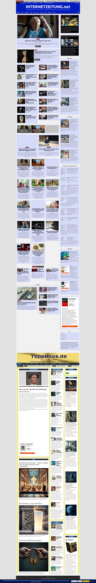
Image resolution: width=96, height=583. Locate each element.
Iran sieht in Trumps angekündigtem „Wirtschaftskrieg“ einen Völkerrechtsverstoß (52, 93)
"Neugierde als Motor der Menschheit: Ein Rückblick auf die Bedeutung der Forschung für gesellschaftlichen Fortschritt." (74, 85)
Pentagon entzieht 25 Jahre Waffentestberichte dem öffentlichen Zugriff (52, 296)
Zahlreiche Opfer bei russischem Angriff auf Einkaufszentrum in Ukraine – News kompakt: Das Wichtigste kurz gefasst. (23, 190)
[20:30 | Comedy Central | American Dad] (63, 243)
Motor (45, 12)
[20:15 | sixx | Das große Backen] (63, 203)
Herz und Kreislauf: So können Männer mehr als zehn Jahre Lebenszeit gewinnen (52, 188)
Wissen (54, 12)
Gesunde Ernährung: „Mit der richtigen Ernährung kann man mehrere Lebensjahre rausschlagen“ (38, 253)
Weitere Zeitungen (22, 2)
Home (17, 2)
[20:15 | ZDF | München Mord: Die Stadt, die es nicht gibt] (63, 214)
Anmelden (62, 334)
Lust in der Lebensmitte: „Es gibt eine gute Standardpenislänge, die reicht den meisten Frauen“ (52, 210)
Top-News (18, 12)
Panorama (49, 12)
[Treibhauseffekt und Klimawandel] (65, 290)
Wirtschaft (26, 12)
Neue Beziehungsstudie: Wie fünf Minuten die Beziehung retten (23, 210)
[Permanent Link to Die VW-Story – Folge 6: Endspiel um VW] (34, 270)
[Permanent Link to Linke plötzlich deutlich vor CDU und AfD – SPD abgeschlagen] (43, 102)
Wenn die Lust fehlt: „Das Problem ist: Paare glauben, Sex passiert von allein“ (24, 130)
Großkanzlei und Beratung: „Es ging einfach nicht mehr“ (38, 131)
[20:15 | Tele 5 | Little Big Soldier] (63, 223)
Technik (42, 12)
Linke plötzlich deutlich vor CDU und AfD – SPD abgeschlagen (52, 100)
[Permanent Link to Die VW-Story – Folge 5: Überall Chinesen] (49, 270)
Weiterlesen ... (38, 46)
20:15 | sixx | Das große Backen (72, 198)
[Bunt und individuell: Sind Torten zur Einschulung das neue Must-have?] (65, 159)
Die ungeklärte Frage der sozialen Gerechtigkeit (69, 16)
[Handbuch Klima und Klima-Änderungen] (65, 260)
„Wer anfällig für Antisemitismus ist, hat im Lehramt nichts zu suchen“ (31, 116)
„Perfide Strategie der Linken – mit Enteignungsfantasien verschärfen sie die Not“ (53, 84)
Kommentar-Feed (64, 338)
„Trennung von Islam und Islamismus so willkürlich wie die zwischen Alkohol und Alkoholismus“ (52, 109)
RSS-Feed (36, 42)
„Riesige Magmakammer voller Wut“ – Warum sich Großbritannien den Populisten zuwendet (45, 52)
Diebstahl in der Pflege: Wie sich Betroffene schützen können (38, 41)
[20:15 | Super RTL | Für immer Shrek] (63, 183)
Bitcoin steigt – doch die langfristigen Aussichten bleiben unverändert (52, 289)
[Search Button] (78, 12)
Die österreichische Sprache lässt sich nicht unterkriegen (52, 302)
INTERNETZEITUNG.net (48, 6)
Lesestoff (29, 2)
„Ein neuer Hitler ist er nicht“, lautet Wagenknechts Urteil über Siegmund (53, 116)
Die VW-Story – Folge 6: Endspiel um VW (41, 270)
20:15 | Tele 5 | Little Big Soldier (72, 218)
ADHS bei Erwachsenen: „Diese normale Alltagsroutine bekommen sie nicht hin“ (27, 149)
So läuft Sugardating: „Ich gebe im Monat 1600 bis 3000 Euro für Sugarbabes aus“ (38, 210)
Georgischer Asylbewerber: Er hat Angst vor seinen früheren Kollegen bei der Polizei (23, 253)
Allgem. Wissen (35, 2)
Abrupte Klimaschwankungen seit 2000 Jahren (73, 268)
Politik (22, 12)
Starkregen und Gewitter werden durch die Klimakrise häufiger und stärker (52, 309)
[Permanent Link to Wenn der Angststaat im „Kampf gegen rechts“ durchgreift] (21, 68)
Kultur (41, 2)
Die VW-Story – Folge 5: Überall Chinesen (55, 270)
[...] (67, 32)
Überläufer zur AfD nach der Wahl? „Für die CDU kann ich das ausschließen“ (31, 92)
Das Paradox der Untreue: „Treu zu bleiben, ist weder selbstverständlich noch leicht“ (24, 168)
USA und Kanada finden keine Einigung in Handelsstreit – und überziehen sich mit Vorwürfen (53, 76)
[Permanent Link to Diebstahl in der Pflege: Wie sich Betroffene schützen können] (38, 26)
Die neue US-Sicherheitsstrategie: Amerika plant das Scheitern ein (26, 303)
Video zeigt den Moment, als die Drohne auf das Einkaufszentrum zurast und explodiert (31, 76)
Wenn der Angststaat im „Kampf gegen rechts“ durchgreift (30, 66)
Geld (38, 12)
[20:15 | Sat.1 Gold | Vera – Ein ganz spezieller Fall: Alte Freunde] (63, 174)
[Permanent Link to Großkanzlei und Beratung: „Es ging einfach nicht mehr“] (52, 162)
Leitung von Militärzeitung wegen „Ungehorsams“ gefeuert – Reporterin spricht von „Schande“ (31, 109)
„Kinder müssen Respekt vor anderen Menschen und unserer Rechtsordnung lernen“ (31, 84)
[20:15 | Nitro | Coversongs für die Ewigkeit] (63, 191)
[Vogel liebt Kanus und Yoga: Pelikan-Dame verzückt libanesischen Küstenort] (65, 128)
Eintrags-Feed (63, 336)
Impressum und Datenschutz (49, 2)
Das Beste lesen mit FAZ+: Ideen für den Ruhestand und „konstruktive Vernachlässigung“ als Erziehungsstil (38, 189)
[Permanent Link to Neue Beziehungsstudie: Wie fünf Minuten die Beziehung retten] (23, 204)
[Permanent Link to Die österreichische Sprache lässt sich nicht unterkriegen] (43, 303)
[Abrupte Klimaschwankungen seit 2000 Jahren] (65, 274)
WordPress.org (63, 340)
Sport (31, 12)
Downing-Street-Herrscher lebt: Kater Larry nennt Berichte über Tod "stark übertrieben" (73, 138)
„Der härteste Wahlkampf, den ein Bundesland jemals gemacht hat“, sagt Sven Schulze (52, 67)
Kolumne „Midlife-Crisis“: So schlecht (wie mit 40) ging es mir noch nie (49, 149)
